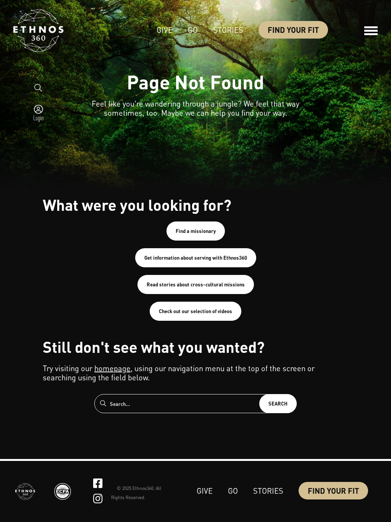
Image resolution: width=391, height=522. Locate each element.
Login (38, 117)
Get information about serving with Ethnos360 (195, 257)
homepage (112, 368)
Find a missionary (196, 231)
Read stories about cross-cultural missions (196, 284)
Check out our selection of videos (195, 311)
